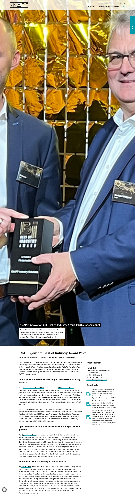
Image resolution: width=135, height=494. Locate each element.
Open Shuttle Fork (29, 435)
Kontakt (132, 25)
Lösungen (90, 6)
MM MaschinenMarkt (65, 388)
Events (112, 3)
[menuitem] (105, 3)
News (117, 3)
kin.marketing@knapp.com (97, 380)
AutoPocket (26, 467)
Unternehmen (104, 6)
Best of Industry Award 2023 (33, 388)
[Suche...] (123, 6)
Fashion (55, 357)
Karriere (105, 3)
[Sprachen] (124, 3)
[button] (4, 489)
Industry (61, 357)
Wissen (116, 6)
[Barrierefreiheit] (120, 3)
